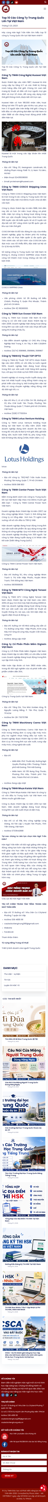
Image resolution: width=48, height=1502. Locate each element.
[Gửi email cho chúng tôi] (15, 1395)
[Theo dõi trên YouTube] (16, 2)
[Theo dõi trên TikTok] (12, 2)
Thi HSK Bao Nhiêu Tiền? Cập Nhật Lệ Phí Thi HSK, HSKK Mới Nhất (22, 1309)
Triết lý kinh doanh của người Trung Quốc (21, 948)
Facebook (9, 932)
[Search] (45, 2)
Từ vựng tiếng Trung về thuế (15, 943)
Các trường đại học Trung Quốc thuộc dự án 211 (23, 1129)
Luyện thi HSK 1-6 (11, 985)
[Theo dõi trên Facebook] (3, 2)
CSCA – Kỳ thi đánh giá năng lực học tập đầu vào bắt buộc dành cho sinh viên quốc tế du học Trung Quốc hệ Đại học (24, 1355)
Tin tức (7, 980)
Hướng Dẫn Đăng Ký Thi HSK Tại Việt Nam (23, 1264)
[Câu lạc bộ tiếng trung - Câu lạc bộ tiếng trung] (9, 9)
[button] (44, 9)
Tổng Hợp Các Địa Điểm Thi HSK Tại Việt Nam (22, 1220)
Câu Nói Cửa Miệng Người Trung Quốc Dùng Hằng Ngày (21, 1084)
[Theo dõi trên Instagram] (8, 2)
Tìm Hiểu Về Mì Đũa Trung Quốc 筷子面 (21, 1039)
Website (8, 928)
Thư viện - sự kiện (12, 974)
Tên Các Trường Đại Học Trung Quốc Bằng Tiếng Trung (23, 1174)
